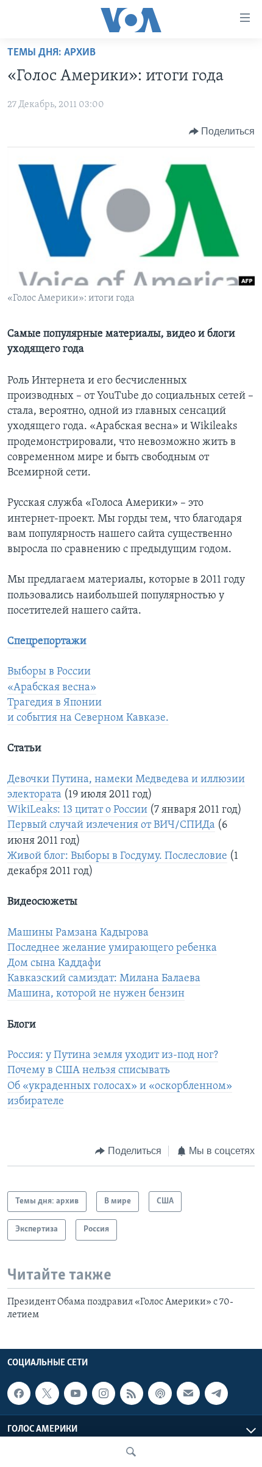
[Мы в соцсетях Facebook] (18, 1393)
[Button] (222, 131)
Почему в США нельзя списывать (88, 1070)
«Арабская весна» (51, 687)
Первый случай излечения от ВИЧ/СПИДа (111, 825)
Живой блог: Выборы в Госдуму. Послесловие (117, 856)
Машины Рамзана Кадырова (78, 933)
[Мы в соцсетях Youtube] (75, 1393)
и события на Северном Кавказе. (88, 718)
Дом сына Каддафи (54, 963)
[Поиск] (131, 1452)
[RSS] (131, 1393)
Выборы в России (49, 672)
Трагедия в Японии (54, 703)
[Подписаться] (188, 1393)
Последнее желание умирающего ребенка (112, 948)
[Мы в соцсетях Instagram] (103, 1393)
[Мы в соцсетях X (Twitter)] (46, 1393)
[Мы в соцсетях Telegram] (216, 1393)
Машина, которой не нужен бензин (96, 994)
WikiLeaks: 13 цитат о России (77, 810)
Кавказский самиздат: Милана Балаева (103, 978)
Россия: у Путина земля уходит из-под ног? (112, 1055)
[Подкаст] (159, 1393)
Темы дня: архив (51, 52)
